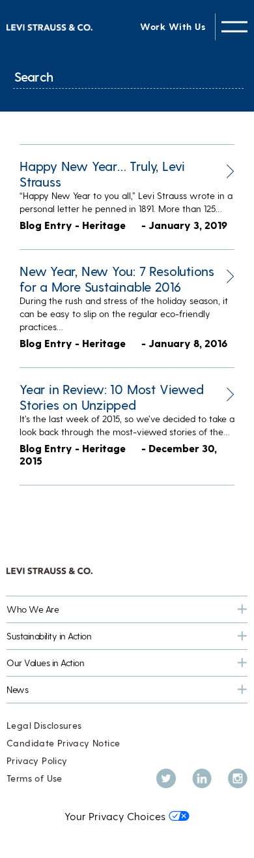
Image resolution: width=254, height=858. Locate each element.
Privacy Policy (37, 760)
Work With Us (172, 26)
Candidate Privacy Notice (63, 742)
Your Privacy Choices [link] (114, 816)
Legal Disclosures (44, 725)
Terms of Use (35, 778)
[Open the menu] (234, 26)
